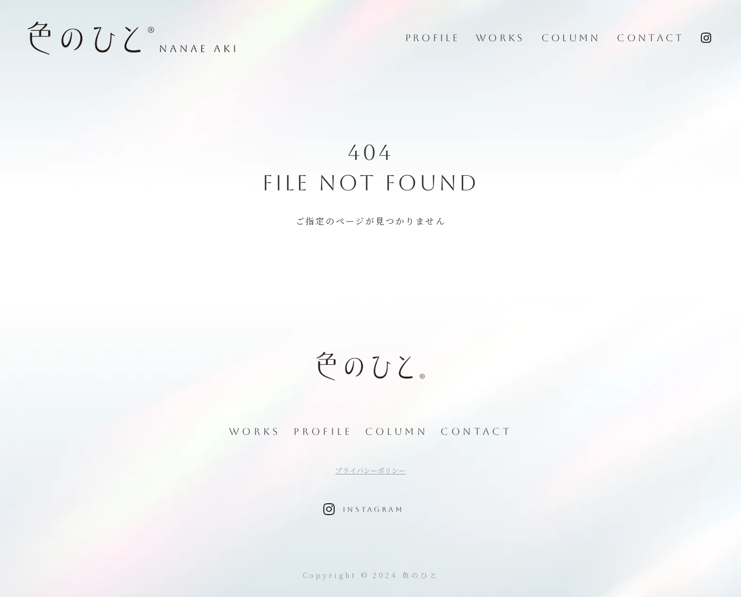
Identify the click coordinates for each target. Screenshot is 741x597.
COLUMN (571, 37)
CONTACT (650, 37)
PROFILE (432, 37)
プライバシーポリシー (370, 471)
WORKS (500, 37)
